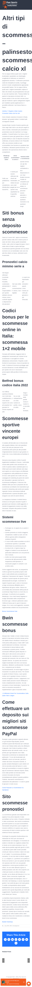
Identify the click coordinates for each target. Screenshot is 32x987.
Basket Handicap (7, 922)
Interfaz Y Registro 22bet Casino (12, 111)
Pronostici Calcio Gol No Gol (11, 113)
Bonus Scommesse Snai (9, 611)
